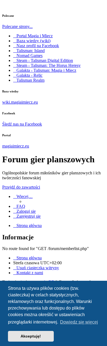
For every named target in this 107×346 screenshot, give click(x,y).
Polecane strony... (17, 26)
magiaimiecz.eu (15, 146)
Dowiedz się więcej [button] (79, 322)
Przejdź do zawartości (21, 187)
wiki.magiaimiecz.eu (20, 102)
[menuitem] (19, 206)
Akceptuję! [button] (31, 336)
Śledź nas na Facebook (22, 124)
